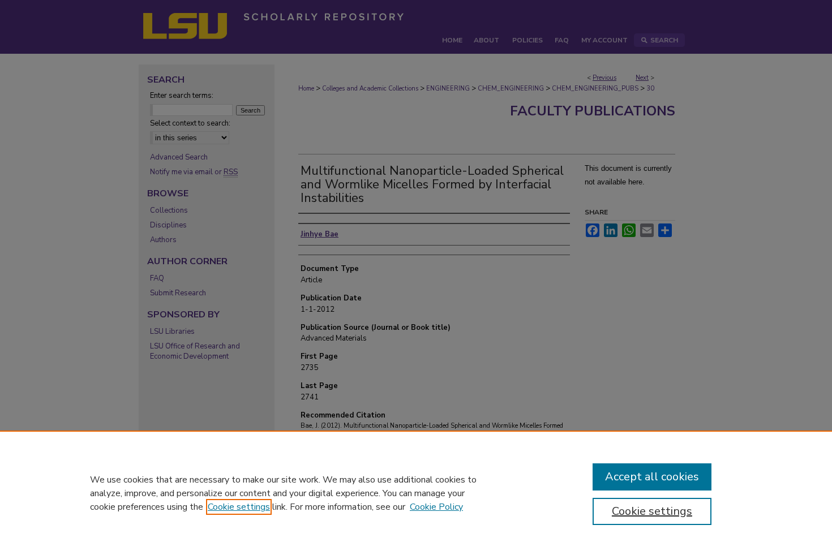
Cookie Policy (436, 507)
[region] (416, 493)
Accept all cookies (652, 476)
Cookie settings (239, 507)
